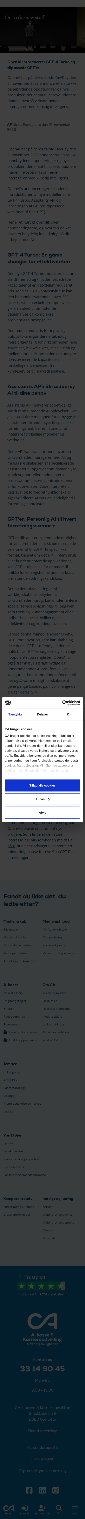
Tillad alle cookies (42, 785)
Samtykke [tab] (15, 714)
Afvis (42, 812)
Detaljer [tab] (42, 714)
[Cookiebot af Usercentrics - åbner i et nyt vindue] (62, 703)
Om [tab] (69, 714)
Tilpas (40, 799)
